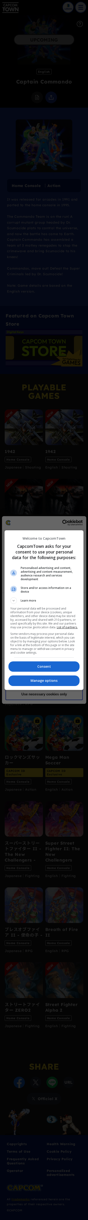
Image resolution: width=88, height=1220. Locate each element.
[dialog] (44, 610)
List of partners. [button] (67, 627)
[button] (44, 600)
